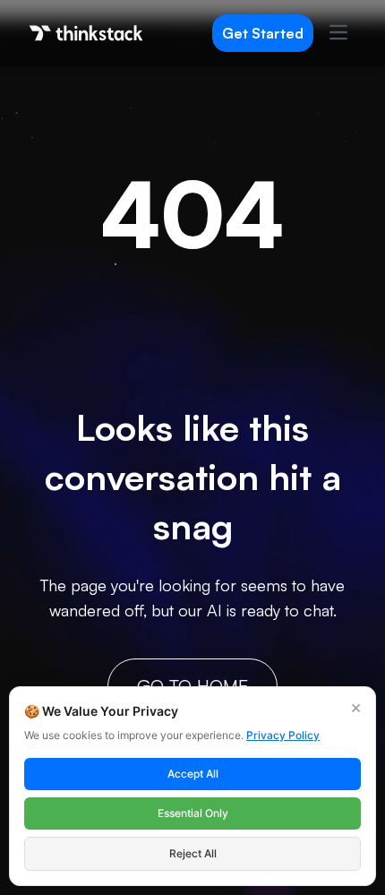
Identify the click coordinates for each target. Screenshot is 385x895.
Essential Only (193, 813)
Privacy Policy (283, 735)
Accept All (192, 773)
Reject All (193, 853)
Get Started (263, 33)
